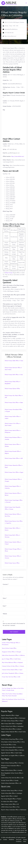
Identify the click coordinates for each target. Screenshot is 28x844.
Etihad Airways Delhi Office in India (14, 374)
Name (5, 598)
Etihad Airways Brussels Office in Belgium (13, 452)
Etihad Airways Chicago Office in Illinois (13, 550)
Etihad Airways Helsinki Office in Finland (13, 543)
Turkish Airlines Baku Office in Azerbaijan (11, 793)
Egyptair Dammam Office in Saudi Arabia (11, 753)
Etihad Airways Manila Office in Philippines (12, 431)
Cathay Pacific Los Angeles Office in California (12, 755)
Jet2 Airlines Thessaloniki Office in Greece (12, 673)
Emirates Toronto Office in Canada (9, 780)
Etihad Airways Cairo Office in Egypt (14, 472)
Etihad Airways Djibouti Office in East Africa (13, 515)
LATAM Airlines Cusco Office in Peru (10, 807)
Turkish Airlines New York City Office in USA (12, 778)
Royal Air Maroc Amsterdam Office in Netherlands (13, 810)
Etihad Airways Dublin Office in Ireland (13, 417)
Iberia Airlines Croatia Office (9, 648)
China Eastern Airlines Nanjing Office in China (13, 742)
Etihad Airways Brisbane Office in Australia (13, 438)
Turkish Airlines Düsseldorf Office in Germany (12, 750)
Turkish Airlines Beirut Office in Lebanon (11, 729)
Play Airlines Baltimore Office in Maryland (12, 662)
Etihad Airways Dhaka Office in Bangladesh (12, 382)
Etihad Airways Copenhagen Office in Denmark (13, 501)
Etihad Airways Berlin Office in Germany (12, 536)
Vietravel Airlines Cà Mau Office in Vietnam (13, 666)
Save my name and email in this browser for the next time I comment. (14, 624)
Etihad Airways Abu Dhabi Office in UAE (14, 396)
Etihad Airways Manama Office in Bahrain (13, 494)
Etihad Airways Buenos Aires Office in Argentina (13, 522)
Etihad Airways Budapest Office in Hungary (13, 480)
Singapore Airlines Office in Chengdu (11, 652)
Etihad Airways (9, 273)
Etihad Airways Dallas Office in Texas (14, 360)
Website (5, 614)
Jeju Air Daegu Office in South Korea (11, 659)
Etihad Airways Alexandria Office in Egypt (13, 466)
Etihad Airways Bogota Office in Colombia (13, 487)
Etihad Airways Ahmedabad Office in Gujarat (13, 410)
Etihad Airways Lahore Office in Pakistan (13, 445)
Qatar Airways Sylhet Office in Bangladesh (11, 723)
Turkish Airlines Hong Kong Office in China (12, 739)
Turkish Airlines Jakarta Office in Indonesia (11, 747)
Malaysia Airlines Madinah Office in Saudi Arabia (13, 732)
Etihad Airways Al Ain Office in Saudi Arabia (12, 424)
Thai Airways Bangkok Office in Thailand (11, 799)
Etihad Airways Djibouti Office (12, 388)
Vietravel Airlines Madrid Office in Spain (12, 670)
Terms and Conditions (18, 840)
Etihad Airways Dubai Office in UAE (14, 458)
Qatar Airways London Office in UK (10, 804)
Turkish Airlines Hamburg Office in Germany (12, 763)
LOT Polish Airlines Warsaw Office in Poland (12, 721)
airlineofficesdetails (10, 837)
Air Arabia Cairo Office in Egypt (9, 801)
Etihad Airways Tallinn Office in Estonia (12, 529)
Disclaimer (11, 839)
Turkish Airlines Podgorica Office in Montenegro (13, 718)
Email (5, 606)
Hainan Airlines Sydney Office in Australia (11, 770)
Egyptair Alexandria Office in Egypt (10, 715)
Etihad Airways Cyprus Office (12, 563)
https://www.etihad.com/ (17, 156)
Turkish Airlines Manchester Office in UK (11, 783)
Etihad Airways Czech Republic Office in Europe (12, 508)
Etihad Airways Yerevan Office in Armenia (13, 557)
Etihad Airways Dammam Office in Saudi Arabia (13, 368)
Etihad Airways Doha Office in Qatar (14, 402)
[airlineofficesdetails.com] (9, 3)
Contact (5, 839)
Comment (6, 584)
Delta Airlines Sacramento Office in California (13, 655)
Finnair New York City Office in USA (11, 677)
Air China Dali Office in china (8, 744)
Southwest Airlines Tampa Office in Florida (11, 790)
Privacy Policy (25, 840)
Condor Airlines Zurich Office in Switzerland (12, 726)
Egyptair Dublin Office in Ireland (9, 796)
